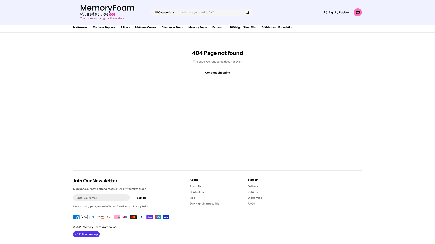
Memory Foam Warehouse (99, 227)
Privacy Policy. (141, 206)
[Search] (247, 12)
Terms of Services (118, 206)
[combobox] (201, 12)
